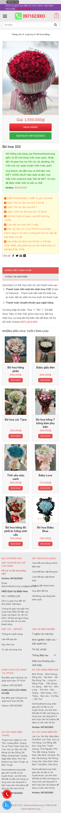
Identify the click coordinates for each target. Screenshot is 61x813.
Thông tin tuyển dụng (12, 634)
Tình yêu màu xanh (15, 477)
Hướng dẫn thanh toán (18, 270)
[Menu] (4, 16)
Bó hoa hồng (43, 34)
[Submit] (55, 25)
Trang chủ (17, 34)
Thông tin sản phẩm (16, 276)
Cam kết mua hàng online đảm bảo (44, 565)
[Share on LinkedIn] (24, 255)
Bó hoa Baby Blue (45, 529)
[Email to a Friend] (21, 255)
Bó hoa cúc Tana (16, 419)
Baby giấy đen (45, 367)
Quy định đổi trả (40, 590)
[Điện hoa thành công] (30, 16)
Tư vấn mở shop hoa (12, 649)
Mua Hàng (30, 127)
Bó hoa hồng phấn (16, 369)
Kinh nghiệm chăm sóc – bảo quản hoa (45, 641)
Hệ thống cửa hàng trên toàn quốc (43, 598)
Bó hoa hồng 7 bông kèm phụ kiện (45, 423)
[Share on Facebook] (13, 255)
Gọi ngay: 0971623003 (30, 136)
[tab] (30, 270)
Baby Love (45, 475)
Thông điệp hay (40, 655)
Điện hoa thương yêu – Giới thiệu (44, 663)
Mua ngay (16, 380)
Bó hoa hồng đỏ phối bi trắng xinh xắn (15, 531)
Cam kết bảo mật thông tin (45, 571)
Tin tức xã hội (39, 649)
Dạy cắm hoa (8, 644)
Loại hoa (29, 34)
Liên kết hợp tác (9, 639)
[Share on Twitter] (17, 255)
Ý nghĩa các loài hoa (42, 634)
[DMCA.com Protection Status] (9, 2)
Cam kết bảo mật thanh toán (43, 578)
